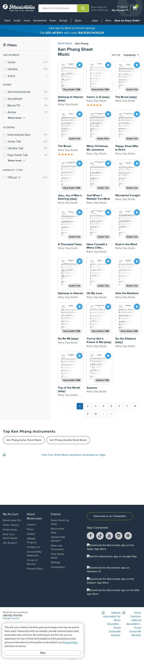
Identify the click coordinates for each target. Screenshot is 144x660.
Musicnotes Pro (99, 7)
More (109, 22)
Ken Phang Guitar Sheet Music (23, 440)
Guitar (17, 20)
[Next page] (103, 414)
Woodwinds (40, 20)
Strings (63, 20)
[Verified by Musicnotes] (19, 177)
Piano (7, 20)
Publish (31, 534)
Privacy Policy (35, 568)
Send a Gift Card (99, 10)
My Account (119, 10)
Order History (11, 525)
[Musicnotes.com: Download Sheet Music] (19, 7)
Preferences (10, 529)
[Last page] (111, 414)
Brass (53, 20)
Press (30, 529)
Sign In (124, 6)
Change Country (11, 618)
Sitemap (55, 562)
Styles (78, 20)
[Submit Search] (83, 8)
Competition (58, 567)
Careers (31, 524)
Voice (27, 20)
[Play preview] (79, 65)
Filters (10, 45)
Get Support (10, 543)
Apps (95, 20)
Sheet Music (65, 43)
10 (95, 414)
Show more (14, 117)
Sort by (116, 55)
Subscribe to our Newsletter (110, 516)
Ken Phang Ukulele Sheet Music (68, 440)
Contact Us (33, 547)
